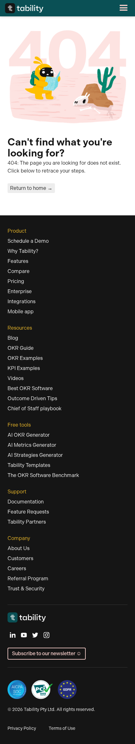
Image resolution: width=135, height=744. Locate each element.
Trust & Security (26, 589)
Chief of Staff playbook (35, 409)
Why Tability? (23, 251)
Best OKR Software (30, 388)
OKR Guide (21, 348)
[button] (86, 8)
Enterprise (20, 291)
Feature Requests (28, 512)
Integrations (21, 301)
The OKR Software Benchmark (43, 475)
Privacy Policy (22, 728)
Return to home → (31, 188)
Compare (19, 271)
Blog (13, 338)
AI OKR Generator (29, 435)
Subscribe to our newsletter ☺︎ (46, 653)
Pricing (16, 281)
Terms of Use (62, 728)
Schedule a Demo (28, 241)
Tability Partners (27, 522)
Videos (16, 378)
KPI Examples (24, 368)
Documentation (26, 502)
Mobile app (21, 312)
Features (18, 261)
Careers (17, 568)
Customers (20, 558)
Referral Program (28, 579)
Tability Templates (29, 465)
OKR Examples (25, 358)
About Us (19, 548)
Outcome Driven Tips (32, 398)
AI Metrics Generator (32, 445)
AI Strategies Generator (35, 455)
